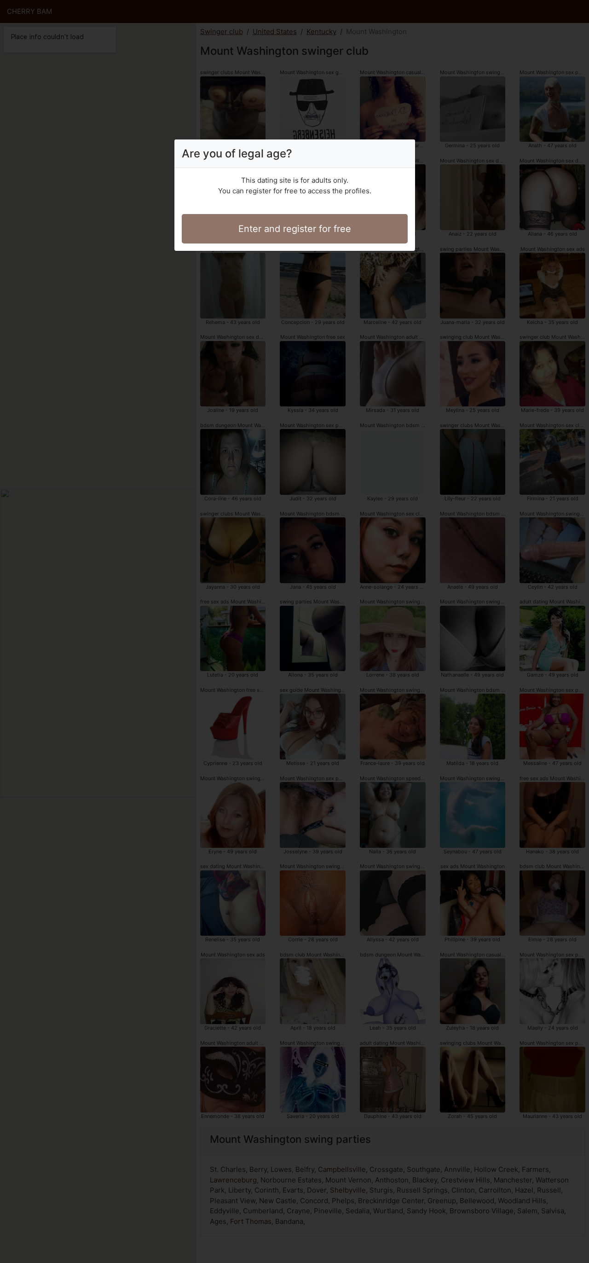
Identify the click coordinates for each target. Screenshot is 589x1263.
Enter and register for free (294, 228)
